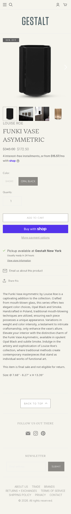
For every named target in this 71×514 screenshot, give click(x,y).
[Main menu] (5, 5)
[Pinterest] (43, 433)
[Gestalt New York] (35, 20)
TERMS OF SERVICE (53, 490)
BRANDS (49, 486)
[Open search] (11, 5)
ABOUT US (21, 486)
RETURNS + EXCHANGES (21, 490)
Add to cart (35, 218)
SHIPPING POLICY (20, 495)
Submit (56, 466)
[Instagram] (35, 433)
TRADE (36, 486)
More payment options (35, 237)
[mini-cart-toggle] (65, 5)
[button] (35, 403)
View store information (19, 260)
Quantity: (7, 192)
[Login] (58, 5)
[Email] (28, 433)
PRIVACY (40, 495)
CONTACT (56, 495)
